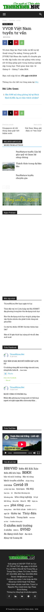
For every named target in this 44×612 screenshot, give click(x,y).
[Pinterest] (16, 42)
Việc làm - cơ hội (15, 20)
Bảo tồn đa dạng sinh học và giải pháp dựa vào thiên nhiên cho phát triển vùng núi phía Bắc (22, 319)
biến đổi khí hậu (28, 468)
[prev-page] (4, 187)
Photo (10, 373)
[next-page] (7, 187)
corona (8, 485)
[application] (22, 444)
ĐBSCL (16, 530)
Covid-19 (21, 484)
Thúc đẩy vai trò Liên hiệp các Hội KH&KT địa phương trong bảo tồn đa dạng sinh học (22, 310)
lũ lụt (35, 497)
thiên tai (16, 513)
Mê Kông (7, 501)
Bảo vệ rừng (28, 476)
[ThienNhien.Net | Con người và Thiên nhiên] (22, 5)
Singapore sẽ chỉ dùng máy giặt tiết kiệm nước (10, 130)
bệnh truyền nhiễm (14, 480)
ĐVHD (25, 529)
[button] (4, 14)
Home (4, 20)
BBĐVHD (10, 468)
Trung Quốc (9, 517)
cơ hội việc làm (9, 489)
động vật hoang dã (13, 538)
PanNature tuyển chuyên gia (25, 176)
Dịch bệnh (20, 489)
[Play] (5, 453)
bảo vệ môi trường (12, 476)
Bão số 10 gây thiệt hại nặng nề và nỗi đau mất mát (21, 335)
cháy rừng (30, 481)
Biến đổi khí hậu (12, 473)
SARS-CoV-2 (31, 509)
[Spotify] (28, 596)
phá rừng (17, 505)
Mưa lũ (23, 501)
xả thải (6, 521)
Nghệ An (35, 501)
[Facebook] (4, 42)
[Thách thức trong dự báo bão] (8, 166)
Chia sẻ (8, 380)
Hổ (12, 493)
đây (36, 82)
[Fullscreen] (38, 453)
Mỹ (29, 501)
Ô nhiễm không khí (16, 521)
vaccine (32, 517)
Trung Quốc (22, 517)
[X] (10, 42)
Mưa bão (16, 501)
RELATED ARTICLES (12, 142)
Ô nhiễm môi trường (18, 525)
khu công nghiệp (23, 497)
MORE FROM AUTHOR (13, 145)
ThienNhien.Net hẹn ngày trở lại (18, 303)
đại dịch (28, 534)
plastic (28, 505)
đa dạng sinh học (13, 534)
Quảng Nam (8, 509)
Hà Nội (30, 489)
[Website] (35, 596)
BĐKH (26, 472)
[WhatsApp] (21, 42)
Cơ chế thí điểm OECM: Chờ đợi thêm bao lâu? (21, 328)
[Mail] (22, 596)
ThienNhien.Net (17, 354)
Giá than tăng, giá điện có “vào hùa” (33, 129)
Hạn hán (6, 493)
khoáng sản (8, 497)
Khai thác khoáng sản (22, 493)
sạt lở (6, 513)
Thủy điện (29, 513)
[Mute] (34, 453)
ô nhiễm (8, 530)
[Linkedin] (15, 596)
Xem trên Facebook (10, 378)
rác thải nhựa (19, 509)
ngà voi (6, 505)
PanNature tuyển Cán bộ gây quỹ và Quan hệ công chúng (28, 154)
